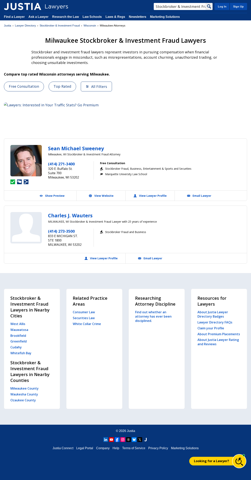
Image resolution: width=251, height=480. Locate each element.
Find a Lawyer (14, 16)
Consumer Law (84, 312)
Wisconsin (90, 25)
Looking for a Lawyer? (211, 461)
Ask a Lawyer (38, 16)
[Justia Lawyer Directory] (22, 6)
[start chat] (239, 461)
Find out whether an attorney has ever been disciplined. (153, 316)
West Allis (17, 324)
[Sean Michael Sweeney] (26, 160)
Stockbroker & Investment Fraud (60, 25)
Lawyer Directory (25, 25)
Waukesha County (24, 394)
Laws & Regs (115, 16)
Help (116, 448)
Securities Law (84, 318)
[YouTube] (111, 439)
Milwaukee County (24, 388)
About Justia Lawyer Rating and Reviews (218, 342)
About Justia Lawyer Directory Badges (212, 314)
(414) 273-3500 (61, 231)
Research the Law (65, 16)
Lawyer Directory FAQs (214, 322)
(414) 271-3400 (61, 164)
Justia (7, 25)
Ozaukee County (23, 400)
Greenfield (18, 341)
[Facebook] (117, 439)
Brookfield (18, 335)
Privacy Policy (158, 448)
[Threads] (128, 439)
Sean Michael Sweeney (76, 148)
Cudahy (16, 347)
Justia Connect (63, 448)
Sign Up (238, 6)
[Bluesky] (134, 439)
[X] (139, 439)
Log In (222, 6)
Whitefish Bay (20, 353)
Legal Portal (84, 448)
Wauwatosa (19, 330)
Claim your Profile (210, 328)
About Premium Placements (218, 334)
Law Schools (92, 16)
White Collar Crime (87, 324)
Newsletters (137, 16)
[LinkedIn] (105, 439)
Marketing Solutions (165, 16)
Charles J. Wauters (70, 215)
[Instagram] (122, 439)
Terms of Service (133, 448)
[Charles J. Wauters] (26, 227)
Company (103, 448)
